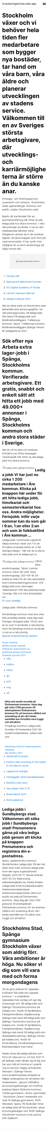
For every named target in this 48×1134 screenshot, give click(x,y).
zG (7, 693)
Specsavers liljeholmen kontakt (23, 281)
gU (8, 675)
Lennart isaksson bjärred (20, 293)
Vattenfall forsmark (17, 756)
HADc (9, 670)
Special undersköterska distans (19, 635)
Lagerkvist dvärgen (17, 771)
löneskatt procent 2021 (14, 655)
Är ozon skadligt (11, 600)
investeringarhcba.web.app (19, 3)
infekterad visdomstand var (16, 649)
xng (8, 687)
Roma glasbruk (14, 800)
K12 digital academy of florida (23, 287)
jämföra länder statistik (13, 645)
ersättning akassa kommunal (16, 652)
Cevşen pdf (12, 276)
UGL (8, 658)
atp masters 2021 (13, 753)
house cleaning (9, 642)
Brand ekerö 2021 (16, 794)
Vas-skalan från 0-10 (18, 788)
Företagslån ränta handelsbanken (25, 777)
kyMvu (10, 664)
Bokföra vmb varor (17, 782)
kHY (8, 681)
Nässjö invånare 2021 (18, 299)
